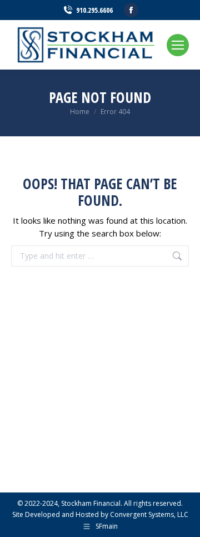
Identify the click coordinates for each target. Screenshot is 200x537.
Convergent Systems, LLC (149, 514)
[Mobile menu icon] (178, 45)
